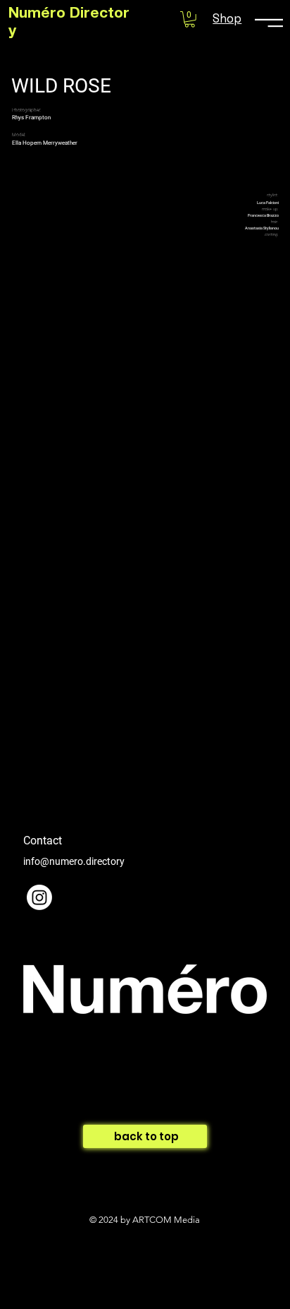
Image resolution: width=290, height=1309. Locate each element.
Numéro (39, 14)
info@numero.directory (74, 861)
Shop (227, 18)
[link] (189, 19)
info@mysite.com (61, 1123)
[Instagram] (39, 897)
